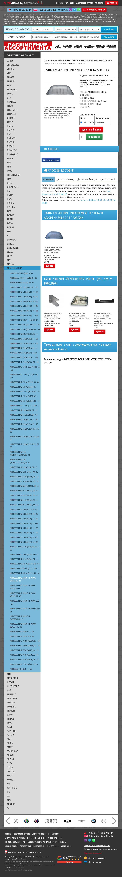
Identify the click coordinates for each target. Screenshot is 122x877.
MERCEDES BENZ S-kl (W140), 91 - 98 (24, 528)
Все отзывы (69, 862)
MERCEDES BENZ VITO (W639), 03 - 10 (24, 659)
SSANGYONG (12, 751)
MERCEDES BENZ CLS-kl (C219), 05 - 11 (24, 405)
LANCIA (10, 243)
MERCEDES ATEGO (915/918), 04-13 (23, 278)
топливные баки (20, 23)
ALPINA (10, 69)
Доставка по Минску (65, 179)
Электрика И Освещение (111, 46)
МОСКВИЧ (11, 804)
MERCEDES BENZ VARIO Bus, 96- (22, 636)
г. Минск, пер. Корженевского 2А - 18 (24, 852)
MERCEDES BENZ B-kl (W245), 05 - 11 (24, 310)
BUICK (10, 93)
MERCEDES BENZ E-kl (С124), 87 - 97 (23, 467)
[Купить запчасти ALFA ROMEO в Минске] (26, 821)
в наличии (99, 122)
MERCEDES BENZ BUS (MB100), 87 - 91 (24, 334)
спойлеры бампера (37, 19)
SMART (10, 747)
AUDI (9, 73)
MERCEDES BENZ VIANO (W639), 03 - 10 (25, 640)
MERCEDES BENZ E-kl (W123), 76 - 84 (24, 419)
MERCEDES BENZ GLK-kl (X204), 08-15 (24, 486)
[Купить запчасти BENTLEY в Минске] (81, 821)
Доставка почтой (107, 179)
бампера (103, 17)
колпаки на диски (91, 21)
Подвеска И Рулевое (78, 46)
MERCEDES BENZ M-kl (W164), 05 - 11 (24, 500)
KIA (8, 235)
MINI (9, 674)
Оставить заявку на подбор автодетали (100, 849)
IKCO (9, 211)
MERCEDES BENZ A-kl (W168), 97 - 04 (24, 292)
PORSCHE (11, 706)
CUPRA (10, 122)
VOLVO (10, 775)
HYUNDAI (11, 207)
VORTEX (10, 779)
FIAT (9, 166)
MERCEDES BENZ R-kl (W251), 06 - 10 (24, 509)
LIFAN (9, 255)
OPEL (9, 690)
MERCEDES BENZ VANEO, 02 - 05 (22, 631)
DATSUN (11, 142)
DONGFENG (12, 150)
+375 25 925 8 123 (47, 10)
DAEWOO (11, 130)
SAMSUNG (11, 731)
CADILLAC (11, 101)
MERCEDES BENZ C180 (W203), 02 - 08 (24, 362)
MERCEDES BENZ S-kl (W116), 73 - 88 (24, 518)
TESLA (10, 767)
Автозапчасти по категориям (32, 845)
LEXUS (10, 251)
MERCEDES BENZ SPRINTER (53, 250)
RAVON (10, 714)
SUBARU (10, 755)
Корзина (113, 2)
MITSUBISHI (12, 678)
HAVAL (10, 199)
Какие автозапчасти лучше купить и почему (47, 841)
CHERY (10, 105)
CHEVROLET (12, 109)
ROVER (10, 722)
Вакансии (42, 837)
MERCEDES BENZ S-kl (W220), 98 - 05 (24, 537)
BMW (9, 85)
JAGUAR (10, 227)
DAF (9, 134)
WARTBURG (12, 787)
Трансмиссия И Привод (89, 46)
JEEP (9, 231)
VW (8, 783)
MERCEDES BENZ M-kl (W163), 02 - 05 (24, 490)
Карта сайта (66, 845)
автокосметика (47, 23)
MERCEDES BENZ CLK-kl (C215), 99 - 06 (24, 382)
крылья (6, 19)
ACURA (10, 61)
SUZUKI (10, 759)
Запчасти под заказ (40, 833)
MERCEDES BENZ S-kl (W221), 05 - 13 (24, 542)
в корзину (94, 136)
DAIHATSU (11, 138)
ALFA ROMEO (13, 65)
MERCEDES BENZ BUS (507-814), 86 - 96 (25, 329)
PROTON (11, 710)
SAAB (9, 726)
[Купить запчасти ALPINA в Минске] (36, 821)
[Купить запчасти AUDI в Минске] (51, 821)
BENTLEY (11, 81)
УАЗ (8, 808)
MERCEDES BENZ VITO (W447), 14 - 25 (24, 650)
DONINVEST (12, 154)
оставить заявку (96, 9)
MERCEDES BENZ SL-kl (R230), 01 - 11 (24, 559)
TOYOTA (10, 771)
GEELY (10, 182)
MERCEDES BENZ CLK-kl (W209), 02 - (23, 396)
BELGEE (10, 77)
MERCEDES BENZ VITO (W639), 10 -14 (24, 664)
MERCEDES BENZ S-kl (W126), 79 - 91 (24, 523)
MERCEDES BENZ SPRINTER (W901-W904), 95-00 (53, 315)
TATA (9, 763)
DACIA (10, 126)
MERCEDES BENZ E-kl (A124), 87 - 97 (23, 410)
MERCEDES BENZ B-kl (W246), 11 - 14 (24, 315)
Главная (8, 833)
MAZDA (10, 264)
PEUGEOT (11, 694)
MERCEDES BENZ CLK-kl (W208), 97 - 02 (25, 391)
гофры (112, 21)
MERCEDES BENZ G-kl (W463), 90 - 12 (24, 471)
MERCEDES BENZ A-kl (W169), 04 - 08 (24, 296)
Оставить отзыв (51, 160)
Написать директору (92, 853)
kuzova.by (13, 2)
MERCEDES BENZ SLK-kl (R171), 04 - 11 (24, 568)
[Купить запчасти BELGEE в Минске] (67, 821)
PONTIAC (11, 702)
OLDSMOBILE (13, 686)
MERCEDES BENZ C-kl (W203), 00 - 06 (24, 343)
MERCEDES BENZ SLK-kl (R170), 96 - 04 (24, 563)
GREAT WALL (13, 186)
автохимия (38, 23)
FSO (9, 178)
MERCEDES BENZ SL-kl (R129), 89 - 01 (24, 554)
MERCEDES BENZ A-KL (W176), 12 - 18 (24, 306)
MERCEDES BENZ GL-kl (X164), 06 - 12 (24, 476)
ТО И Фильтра (57, 46)
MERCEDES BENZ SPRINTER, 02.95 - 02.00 (79, 315)
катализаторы (9, 23)
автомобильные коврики (75, 21)
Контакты (99, 2)
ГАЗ (8, 791)
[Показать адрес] (41, 2)
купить (49, 265)
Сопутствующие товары (15, 837)
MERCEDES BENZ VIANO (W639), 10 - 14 (25, 645)
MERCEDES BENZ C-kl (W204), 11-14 (23, 352)
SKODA (10, 743)
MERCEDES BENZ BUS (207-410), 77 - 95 (25, 324)
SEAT (9, 739)
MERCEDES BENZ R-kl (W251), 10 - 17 (24, 514)
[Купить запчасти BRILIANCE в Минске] (104, 821)
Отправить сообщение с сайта (97, 846)
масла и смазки (59, 23)
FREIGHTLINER (13, 174)
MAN (9, 259)
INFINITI (11, 215)
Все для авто (52, 845)
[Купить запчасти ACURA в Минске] (16, 821)
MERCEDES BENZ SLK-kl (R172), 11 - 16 (24, 573)
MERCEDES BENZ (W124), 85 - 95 (22, 282)
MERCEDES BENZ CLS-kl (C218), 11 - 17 (24, 400)
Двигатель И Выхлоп (100, 46)
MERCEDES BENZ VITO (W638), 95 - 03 (24, 654)
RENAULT (11, 718)
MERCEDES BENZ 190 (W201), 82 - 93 (24, 287)
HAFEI (9, 191)
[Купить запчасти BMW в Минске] (93, 821)
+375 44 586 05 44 (22, 10)
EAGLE (10, 158)
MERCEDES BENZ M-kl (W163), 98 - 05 (24, 495)
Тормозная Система (67, 46)
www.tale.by (28, 870)
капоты (109, 17)
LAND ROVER (12, 247)
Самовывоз (48, 179)
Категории (69, 2)
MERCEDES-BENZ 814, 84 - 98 (21, 669)
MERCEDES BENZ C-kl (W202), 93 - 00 (24, 338)
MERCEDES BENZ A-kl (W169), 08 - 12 (24, 301)
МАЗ (9, 799)
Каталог (59, 2)
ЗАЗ (8, 795)
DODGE (10, 146)
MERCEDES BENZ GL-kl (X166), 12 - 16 (24, 481)
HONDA (10, 203)
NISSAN (10, 682)
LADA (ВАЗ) (12, 239)
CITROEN (11, 118)
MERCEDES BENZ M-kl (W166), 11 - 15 (24, 504)
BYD (9, 97)
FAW (9, 162)
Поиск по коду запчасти (15, 841)
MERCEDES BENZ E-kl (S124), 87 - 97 (23, 414)
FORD (9, 170)
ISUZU (10, 219)
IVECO (10, 223)
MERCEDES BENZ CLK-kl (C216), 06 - (23, 386)
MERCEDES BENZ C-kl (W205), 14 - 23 (24, 357)
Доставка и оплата (84, 2)
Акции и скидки (11, 845)
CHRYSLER (11, 113)
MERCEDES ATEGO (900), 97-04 (21, 273)
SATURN (10, 735)
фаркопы (30, 23)
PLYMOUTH (12, 698)
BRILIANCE (12, 89)
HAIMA (10, 195)
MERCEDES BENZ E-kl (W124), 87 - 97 (24, 424)
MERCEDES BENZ (14, 268)
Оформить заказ (55, 837)
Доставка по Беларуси (87, 179)
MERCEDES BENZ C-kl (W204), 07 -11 (23, 348)
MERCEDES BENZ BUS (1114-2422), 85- (24, 320)
